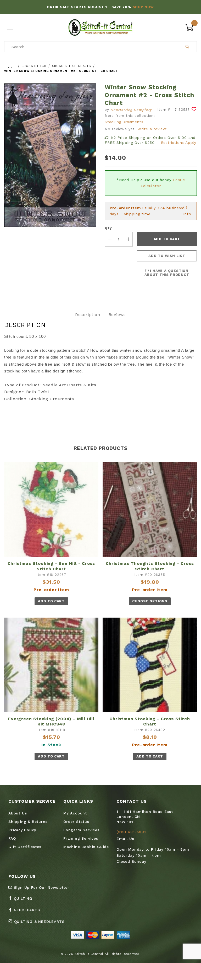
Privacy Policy (22, 830)
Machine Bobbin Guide (86, 847)
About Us (17, 813)
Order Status (76, 821)
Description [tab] (87, 314)
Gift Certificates (24, 847)
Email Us (125, 838)
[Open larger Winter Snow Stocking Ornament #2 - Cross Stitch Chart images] (50, 159)
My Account (75, 813)
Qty (108, 228)
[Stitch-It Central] (100, 27)
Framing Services (80, 838)
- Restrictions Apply (176, 142)
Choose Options (149, 601)
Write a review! (152, 129)
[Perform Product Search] (187, 46)
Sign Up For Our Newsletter (40, 887)
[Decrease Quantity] (109, 239)
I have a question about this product (166, 273)
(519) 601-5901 (131, 832)
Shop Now (143, 7)
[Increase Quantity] (128, 239)
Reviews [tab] (117, 314)
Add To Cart (51, 601)
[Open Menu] (10, 27)
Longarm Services (81, 830)
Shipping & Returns (27, 821)
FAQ (12, 838)
